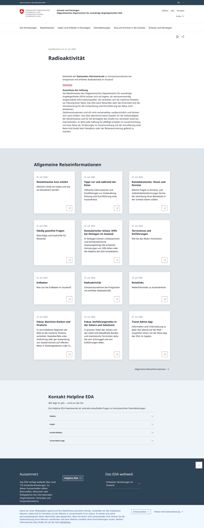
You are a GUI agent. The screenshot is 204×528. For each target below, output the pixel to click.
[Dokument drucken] (177, 36)
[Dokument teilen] (183, 36)
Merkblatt (67, 84)
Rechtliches (65, 522)
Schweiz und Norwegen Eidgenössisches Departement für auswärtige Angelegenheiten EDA (89, 11)
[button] (28, 27)
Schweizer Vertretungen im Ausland (119, 484)
